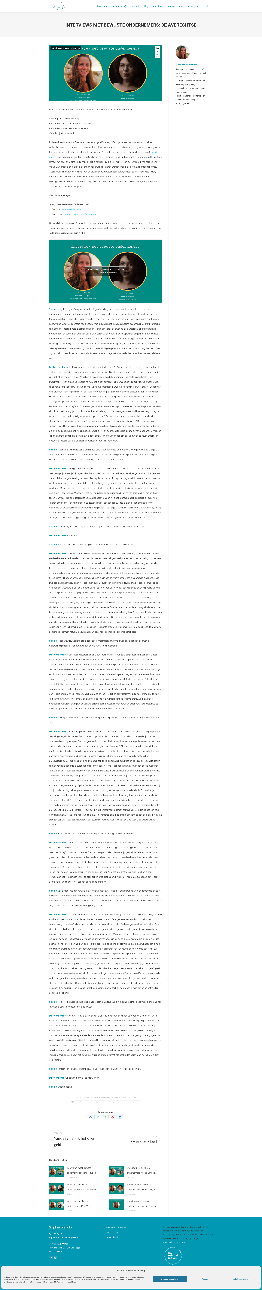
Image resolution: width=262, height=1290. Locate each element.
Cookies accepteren (170, 1279)
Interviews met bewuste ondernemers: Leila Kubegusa (142, 1187)
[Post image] (56, 1171)
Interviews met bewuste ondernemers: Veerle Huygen (81, 1170)
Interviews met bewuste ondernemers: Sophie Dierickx (141, 1203)
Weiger (205, 1279)
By (119, 1097)
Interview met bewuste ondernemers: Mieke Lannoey (141, 1170)
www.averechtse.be (71, 209)
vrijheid (136, 1102)
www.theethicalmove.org (174, 1242)
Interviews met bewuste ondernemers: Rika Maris (79, 1203)
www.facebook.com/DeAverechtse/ (81, 214)
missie (93, 1102)
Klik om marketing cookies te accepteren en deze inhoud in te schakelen (105, 271)
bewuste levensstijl (82, 1102)
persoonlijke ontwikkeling (105, 1102)
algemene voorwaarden (116, 1227)
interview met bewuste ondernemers (66, 48)
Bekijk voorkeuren (241, 1279)
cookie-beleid (112, 1232)
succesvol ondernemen (124, 1102)
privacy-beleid (112, 1237)
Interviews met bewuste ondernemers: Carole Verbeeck (82, 1187)
